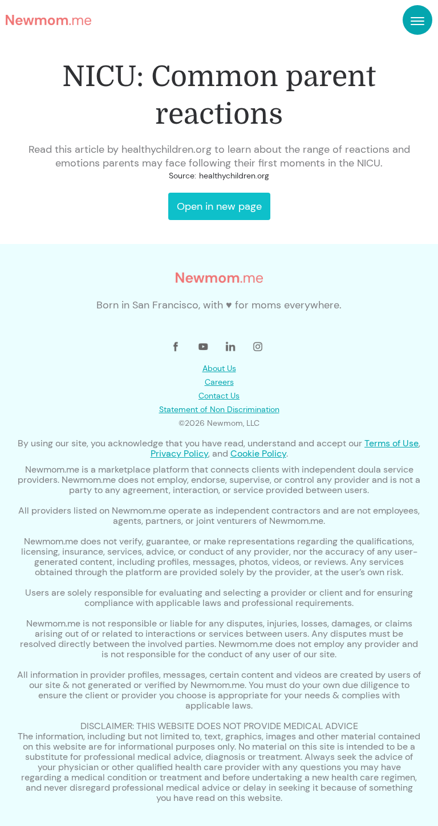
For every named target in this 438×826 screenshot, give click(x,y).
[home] (48, 20)
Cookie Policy (258, 453)
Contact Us (219, 395)
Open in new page (219, 206)
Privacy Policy (179, 453)
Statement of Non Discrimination (219, 409)
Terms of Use (391, 443)
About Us (219, 368)
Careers (219, 382)
